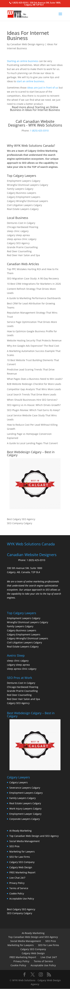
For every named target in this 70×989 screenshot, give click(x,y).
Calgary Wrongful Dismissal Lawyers (27, 201)
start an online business (30, 81)
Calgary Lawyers (18, 782)
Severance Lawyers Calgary (24, 787)
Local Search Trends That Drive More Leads (31, 394)
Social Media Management (24, 841)
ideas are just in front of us (42, 87)
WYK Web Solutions (23, 980)
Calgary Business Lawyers (21, 192)
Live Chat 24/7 (17, 877)
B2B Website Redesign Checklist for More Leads (34, 384)
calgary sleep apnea (18, 235)
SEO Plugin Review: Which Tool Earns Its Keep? (33, 410)
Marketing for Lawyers (22, 851)
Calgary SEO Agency (18, 243)
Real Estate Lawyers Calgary (23, 209)
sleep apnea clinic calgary (21, 239)
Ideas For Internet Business (42, 110)
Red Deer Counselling (19, 251)
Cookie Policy (16, 893)
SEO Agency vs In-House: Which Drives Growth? (34, 405)
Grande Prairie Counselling (22, 247)
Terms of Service (18, 888)
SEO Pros (14, 846)
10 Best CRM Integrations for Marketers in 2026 (34, 283)
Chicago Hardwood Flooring (22, 227)
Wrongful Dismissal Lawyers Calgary (27, 184)
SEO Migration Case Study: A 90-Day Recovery (33, 278)
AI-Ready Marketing (20, 830)
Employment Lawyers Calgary (23, 180)
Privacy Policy (16, 883)
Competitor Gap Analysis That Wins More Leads (34, 389)
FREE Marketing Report (22, 872)
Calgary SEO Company (21, 862)
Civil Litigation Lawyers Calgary (24, 205)
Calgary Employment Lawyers (23, 197)
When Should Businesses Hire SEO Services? (32, 399)
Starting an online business (22, 61)
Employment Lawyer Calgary (25, 813)
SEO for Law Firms (19, 856)
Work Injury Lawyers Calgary (25, 808)
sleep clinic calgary (18, 231)
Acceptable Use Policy (21, 898)
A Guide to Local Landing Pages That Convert (32, 443)
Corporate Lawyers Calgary (24, 819)
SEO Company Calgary (19, 523)
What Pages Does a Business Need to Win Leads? (35, 378)
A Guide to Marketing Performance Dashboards (34, 298)
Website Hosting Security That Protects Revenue (34, 340)
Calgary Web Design (20, 867)
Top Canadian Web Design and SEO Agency (34, 835)
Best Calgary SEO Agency (21, 519)
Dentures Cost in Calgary (21, 223)
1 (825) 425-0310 (39, 130)
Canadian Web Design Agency (27, 44)
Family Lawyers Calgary (20, 188)
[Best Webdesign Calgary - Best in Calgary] (35, 483)
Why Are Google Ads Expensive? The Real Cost (33, 345)
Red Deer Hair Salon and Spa (23, 255)
